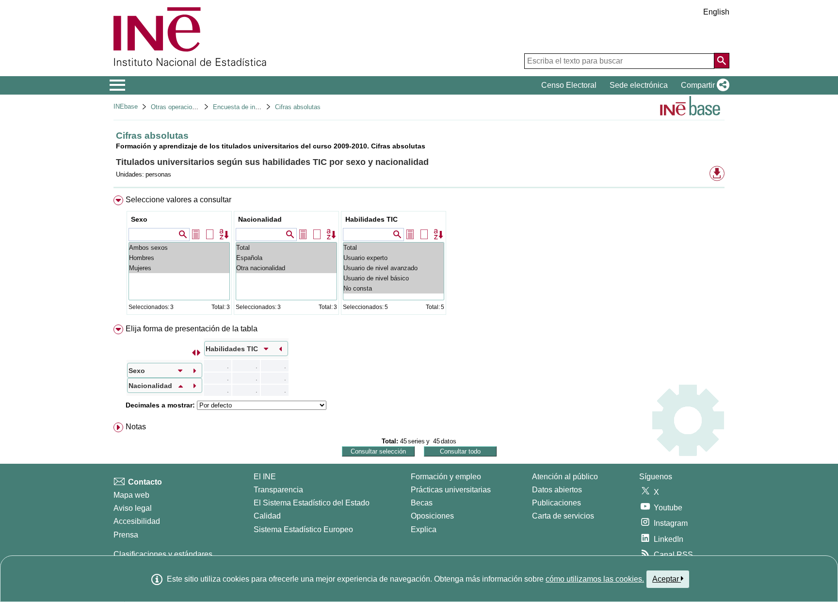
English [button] (716, 12)
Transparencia (278, 490)
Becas (422, 503)
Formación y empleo (446, 476)
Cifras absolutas (298, 107)
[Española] (286, 258)
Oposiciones (432, 516)
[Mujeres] (179, 268)
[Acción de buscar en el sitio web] (721, 60)
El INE (265, 476)
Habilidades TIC (371, 219)
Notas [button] (136, 427)
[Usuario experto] (393, 258)
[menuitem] (419, 257)
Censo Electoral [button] (568, 85)
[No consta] (393, 288)
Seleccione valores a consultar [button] (178, 199)
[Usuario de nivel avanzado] (393, 268)
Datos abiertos (557, 490)
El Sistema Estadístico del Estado (312, 503)
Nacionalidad (260, 219)
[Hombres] (179, 258)
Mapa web (131, 495)
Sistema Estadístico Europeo (303, 529)
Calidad (267, 516)
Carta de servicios (563, 516)
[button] (703, 85)
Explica (423, 529)
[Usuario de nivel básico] (393, 278)
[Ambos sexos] (179, 248)
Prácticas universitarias (451, 490)
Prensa (125, 535)
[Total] (286, 248)
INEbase (125, 106)
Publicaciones (556, 503)
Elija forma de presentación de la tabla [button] (192, 329)
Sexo (139, 219)
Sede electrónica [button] (639, 85)
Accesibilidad (136, 521)
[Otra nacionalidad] (286, 268)
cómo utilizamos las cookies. (595, 579)
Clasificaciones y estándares (162, 554)
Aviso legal (132, 508)
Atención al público (565, 476)
